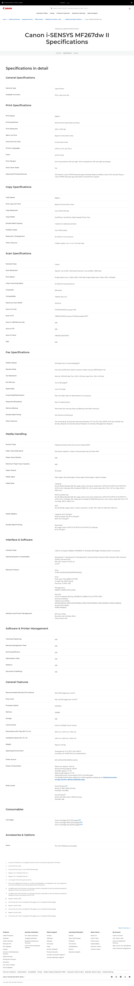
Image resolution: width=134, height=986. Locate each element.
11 (80, 820)
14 (80, 824)
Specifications (67, 53)
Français (62, 2)
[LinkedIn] (120, 977)
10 (78, 820)
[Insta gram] (116, 977)
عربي (68, 2)
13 (81, 822)
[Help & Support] (98, 13)
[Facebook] (111, 977)
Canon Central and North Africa (13, 977)
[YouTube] (129, 977)
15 (82, 824)
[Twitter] (125, 977)
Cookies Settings (107, 972)
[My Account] (129, 8)
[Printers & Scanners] (70, 13)
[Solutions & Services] (86, 13)
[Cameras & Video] (48, 13)
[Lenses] (55, 13)
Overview (58, 53)
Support (75, 53)
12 (80, 822)
